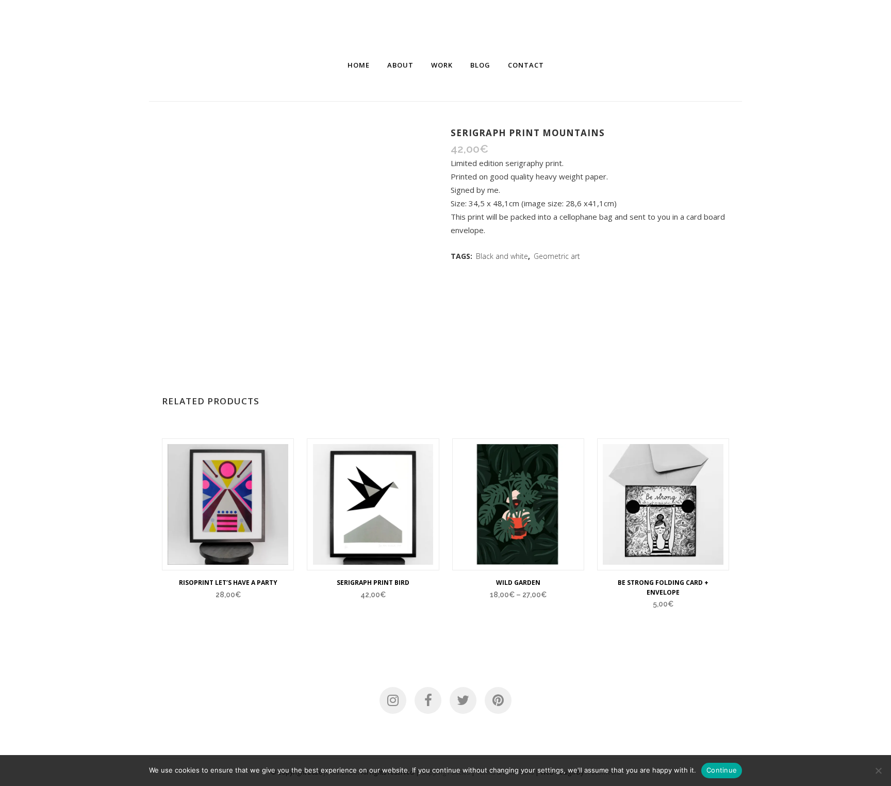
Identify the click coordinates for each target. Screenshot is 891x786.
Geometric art (557, 256)
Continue (721, 770)
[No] (878, 770)
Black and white (502, 256)
